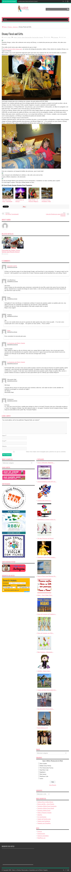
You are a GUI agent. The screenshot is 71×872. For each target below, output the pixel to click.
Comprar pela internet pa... (44, 500)
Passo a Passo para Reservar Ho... (46, 576)
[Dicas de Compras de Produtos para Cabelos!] (44, 631)
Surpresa (41, 37)
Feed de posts (41, 833)
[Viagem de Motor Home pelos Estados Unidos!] (44, 706)
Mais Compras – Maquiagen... (45, 652)
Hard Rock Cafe (44, 770)
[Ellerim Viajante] (23, 10)
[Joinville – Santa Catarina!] (44, 688)
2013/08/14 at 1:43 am (12, 298)
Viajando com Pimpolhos (44, 823)
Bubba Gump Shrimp (45, 765)
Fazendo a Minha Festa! (43, 810)
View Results (52, 785)
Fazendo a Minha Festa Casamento (46, 806)
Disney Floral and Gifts (27, 37)
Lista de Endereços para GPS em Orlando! (56, 214)
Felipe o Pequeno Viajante (44, 812)
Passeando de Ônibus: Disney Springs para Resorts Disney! (11, 251)
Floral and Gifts (35, 37)
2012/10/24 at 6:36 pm (12, 380)
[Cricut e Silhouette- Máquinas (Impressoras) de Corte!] (44, 479)
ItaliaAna (39, 814)
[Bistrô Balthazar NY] (44, 744)
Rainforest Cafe (44, 776)
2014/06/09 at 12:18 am (12, 281)
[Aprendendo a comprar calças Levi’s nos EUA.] (44, 536)
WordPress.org (41, 838)
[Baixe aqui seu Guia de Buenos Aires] (14, 479)
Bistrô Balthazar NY (42, 728)
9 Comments (55, 37)
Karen (9, 37)
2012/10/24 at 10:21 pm (12, 363)
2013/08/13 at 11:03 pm (12, 316)
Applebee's (43, 772)
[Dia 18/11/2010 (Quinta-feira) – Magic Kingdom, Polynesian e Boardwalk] (44, 725)
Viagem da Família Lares (44, 819)
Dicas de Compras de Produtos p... (46, 614)
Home (5, 27)
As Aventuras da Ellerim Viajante (16, 343)
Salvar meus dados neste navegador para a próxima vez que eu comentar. (46, 451)
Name (3, 435)
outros (41, 778)
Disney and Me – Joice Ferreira (45, 804)
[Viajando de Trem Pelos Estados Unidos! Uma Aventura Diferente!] (44, 574)
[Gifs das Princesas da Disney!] (44, 555)
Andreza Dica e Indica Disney (45, 802)
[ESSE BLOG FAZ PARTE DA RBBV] (14, 533)
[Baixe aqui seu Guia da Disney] (14, 474)
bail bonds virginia (12, 265)
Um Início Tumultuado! (12, 213)
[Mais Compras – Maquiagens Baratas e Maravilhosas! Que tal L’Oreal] (44, 669)
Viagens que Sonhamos (43, 821)
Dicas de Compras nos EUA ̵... (45, 633)
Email (3, 441)
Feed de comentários (43, 835)
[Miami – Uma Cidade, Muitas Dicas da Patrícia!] (44, 612)
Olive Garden (43, 763)
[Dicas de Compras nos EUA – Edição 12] (44, 650)
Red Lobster (43, 774)
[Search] (67, 9)
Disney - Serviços (13, 27)
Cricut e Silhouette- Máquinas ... (46, 462)
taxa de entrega (49, 54)
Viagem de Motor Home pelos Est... (47, 690)
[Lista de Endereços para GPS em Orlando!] (44, 498)
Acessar (39, 831)
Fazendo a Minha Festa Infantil (45, 808)
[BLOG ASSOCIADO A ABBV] (14, 509)
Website (4, 446)
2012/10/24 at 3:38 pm (12, 400)
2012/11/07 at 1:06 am (12, 332)
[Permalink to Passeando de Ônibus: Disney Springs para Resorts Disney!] (13, 248)
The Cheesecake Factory (46, 768)
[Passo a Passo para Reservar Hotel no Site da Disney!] (44, 593)
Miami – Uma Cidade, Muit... (45, 595)
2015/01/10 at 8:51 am (12, 267)
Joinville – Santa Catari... (44, 671)
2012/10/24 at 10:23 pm (12, 344)
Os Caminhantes (41, 817)
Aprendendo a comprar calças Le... (46, 519)
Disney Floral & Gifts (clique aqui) (13, 49)
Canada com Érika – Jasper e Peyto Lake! (28, 1)
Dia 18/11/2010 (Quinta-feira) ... (45, 709)
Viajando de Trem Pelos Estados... (46, 557)
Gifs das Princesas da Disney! (45, 538)
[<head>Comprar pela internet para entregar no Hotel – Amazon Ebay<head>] (44, 517)
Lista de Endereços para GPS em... (46, 481)
